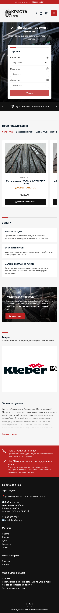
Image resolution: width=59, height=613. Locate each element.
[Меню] (54, 13)
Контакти (6, 544)
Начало (5, 533)
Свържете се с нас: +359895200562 (29, 2)
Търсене (6, 578)
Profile (5, 564)
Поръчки (6, 561)
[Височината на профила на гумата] (47, 68)
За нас (5, 547)
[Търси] (36, 13)
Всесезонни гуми (24, 132)
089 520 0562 (12, 517)
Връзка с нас (15, 316)
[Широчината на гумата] (47, 57)
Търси (29, 93)
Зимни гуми (41, 132)
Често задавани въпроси (13, 588)
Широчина (15, 57)
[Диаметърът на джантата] (47, 80)
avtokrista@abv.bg (14, 520)
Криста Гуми (23, 610)
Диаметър (15, 80)
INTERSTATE (25, 177)
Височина (15, 69)
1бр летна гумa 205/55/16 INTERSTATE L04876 (25, 182)
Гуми (4, 540)
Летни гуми (7, 132)
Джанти (5, 537)
